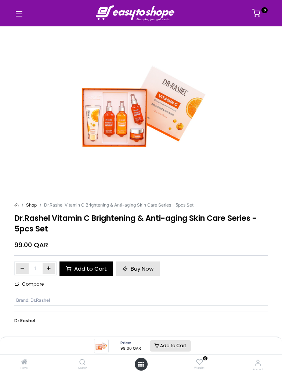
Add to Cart (172, 345)
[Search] (82, 362)
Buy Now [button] (141, 268)
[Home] (24, 362)
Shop (31, 205)
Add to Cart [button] (90, 268)
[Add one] (49, 268)
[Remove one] (22, 268)
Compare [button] (33, 284)
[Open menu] (141, 364)
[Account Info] (257, 362)
